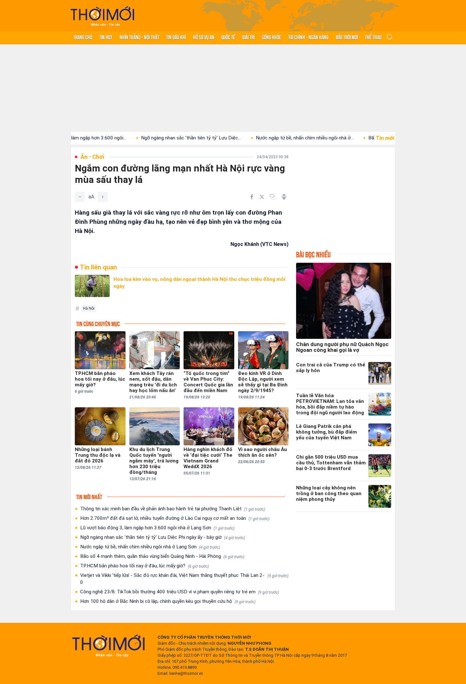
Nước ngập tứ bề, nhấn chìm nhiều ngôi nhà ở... (285, 138)
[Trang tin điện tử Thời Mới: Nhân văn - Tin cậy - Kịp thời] (102, 16)
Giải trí (248, 36)
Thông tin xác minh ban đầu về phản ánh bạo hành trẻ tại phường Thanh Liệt (172, 509)
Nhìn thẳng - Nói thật (139, 36)
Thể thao (373, 36)
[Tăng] (103, 197)
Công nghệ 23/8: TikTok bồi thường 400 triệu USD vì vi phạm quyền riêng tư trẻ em (179, 592)
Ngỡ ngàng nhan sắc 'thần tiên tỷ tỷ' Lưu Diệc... (172, 138)
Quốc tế (228, 36)
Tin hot (105, 36)
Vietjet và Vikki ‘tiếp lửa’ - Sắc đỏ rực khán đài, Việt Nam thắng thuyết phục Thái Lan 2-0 (184, 578)
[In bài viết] (284, 196)
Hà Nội (88, 308)
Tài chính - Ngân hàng (308, 36)
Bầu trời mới (347, 36)
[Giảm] (80, 197)
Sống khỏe (271, 36)
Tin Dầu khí (176, 36)
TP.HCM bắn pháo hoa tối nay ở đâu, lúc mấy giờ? (144, 566)
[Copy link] (272, 196)
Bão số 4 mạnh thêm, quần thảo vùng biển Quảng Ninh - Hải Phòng (162, 556)
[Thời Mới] (108, 645)
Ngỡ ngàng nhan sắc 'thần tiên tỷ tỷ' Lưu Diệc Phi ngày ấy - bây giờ (162, 537)
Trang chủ (82, 36)
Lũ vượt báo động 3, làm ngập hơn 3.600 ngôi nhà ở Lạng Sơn (157, 528)
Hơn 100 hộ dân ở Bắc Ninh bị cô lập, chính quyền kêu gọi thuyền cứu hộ (168, 601)
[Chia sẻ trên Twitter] (262, 197)
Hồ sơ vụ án (203, 36)
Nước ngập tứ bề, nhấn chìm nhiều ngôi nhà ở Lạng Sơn (150, 547)
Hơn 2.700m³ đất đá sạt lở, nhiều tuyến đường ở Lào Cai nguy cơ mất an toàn (174, 518)
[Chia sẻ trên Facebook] (252, 197)
